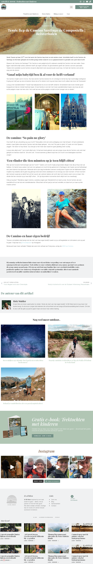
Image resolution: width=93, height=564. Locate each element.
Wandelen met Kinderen (30, 14)
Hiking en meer (58, 14)
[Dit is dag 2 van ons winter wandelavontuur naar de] (35, 467)
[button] (71, 7)
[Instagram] (80, 1)
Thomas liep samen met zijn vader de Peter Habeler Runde (58, 536)
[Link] (90, 1)
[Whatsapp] (83, 1)
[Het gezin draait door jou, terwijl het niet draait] (12, 467)
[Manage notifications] (4, 560)
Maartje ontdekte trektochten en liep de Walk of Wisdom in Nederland (70, 361)
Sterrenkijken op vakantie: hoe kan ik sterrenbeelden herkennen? (23, 361)
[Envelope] (87, 1)
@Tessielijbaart (26, 242)
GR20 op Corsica (67, 246)
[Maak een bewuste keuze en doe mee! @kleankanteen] (58, 467)
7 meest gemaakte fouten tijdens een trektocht (10, 535)
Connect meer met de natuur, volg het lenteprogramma (80, 536)
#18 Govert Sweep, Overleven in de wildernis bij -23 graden (34, 536)
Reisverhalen (46, 14)
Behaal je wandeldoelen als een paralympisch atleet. (23, 403)
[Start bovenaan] (72, 496)
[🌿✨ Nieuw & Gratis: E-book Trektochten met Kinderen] (81, 467)
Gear (68, 14)
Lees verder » (5, 538)
